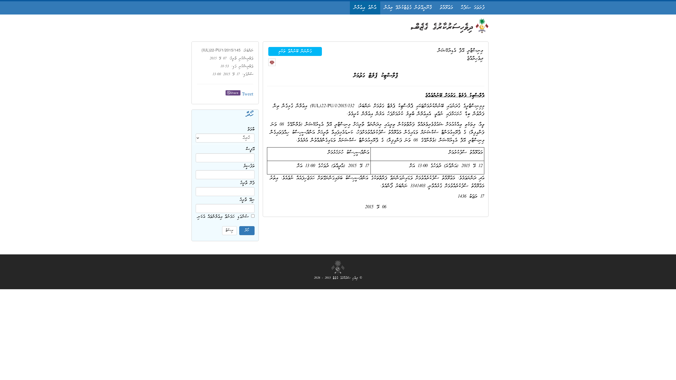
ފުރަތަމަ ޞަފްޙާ (473, 7)
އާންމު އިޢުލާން (365, 7)
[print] (272, 62)
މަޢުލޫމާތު (446, 7)
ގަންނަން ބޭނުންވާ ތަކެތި (295, 51)
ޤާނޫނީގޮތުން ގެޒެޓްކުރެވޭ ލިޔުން (408, 7)
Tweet (247, 94)
